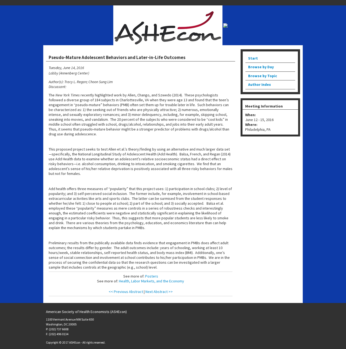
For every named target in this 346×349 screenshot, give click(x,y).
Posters (151, 276)
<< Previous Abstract (126, 291)
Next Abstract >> (159, 291)
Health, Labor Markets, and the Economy (151, 281)
